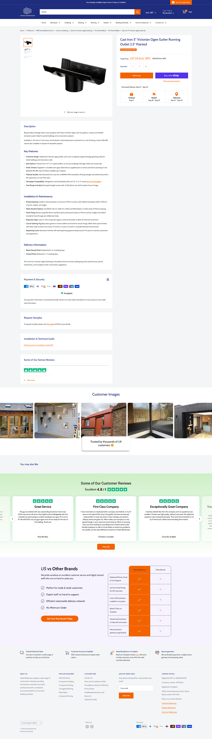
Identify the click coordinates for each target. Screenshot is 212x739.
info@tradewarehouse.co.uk (94, 692)
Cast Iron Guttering (62, 30)
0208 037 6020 (90, 699)
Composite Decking (66, 685)
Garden (106, 23)
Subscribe (126, 695)
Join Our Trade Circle (183, 2)
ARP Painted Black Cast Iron (45, 30)
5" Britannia (30, 30)
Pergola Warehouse (169, 708)
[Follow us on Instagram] (92, 726)
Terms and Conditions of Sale (95, 681)
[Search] (137, 12)
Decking (81, 23)
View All (106, 546)
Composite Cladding (66, 681)
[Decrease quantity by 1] (132, 66)
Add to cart (136, 75)
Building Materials (122, 23)
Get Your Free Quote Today (60, 618)
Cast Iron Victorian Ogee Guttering (81, 30)
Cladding (68, 23)
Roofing (94, 23)
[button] (12, 519)
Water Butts (63, 692)
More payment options (171, 81)
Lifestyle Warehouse (169, 703)
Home (43, 23)
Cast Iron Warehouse (169, 712)
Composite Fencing (66, 696)
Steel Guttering (64, 678)
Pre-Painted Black (100, 30)
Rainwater (54, 23)
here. (138, 655)
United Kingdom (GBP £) (29, 723)
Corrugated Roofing (66, 689)
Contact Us (159, 23)
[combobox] (87, 12)
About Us (87, 696)
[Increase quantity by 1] (145, 66)
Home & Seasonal (141, 23)
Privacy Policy (89, 689)
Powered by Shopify (26, 731)
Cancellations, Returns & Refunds (96, 685)
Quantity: (123, 66)
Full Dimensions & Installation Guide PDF (38, 345)
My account (167, 13)
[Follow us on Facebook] (87, 726)
